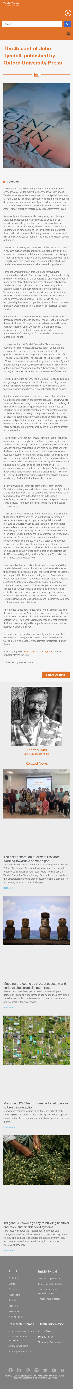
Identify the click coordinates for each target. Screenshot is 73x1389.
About (12, 1271)
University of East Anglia (36, 753)
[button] (68, 33)
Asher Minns (36, 750)
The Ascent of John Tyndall (38, 651)
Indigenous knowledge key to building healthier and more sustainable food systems (36, 1225)
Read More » (9, 888)
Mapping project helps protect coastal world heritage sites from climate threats (34, 985)
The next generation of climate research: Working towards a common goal (31, 859)
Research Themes (21, 1324)
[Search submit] (67, 24)
